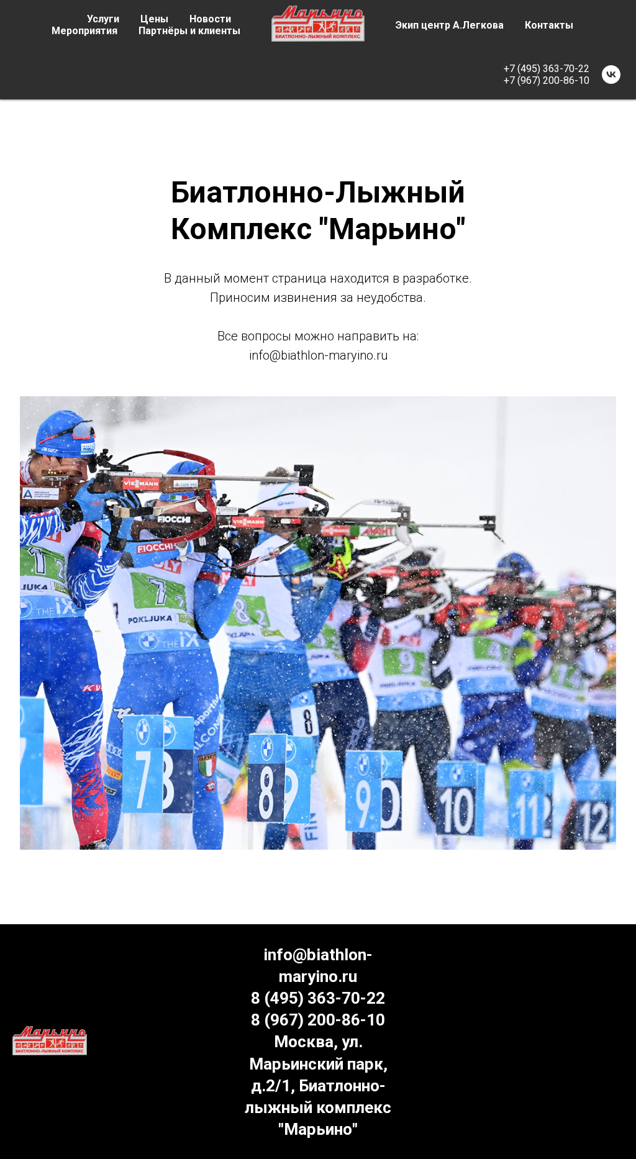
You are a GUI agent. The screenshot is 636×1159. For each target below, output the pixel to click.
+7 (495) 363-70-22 (546, 69)
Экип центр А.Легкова (450, 25)
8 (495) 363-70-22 (318, 998)
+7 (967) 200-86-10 (546, 80)
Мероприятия (84, 31)
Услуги (103, 19)
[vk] (611, 74)
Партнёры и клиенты (189, 31)
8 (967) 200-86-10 (318, 1020)
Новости (210, 19)
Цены (154, 19)
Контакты (549, 25)
